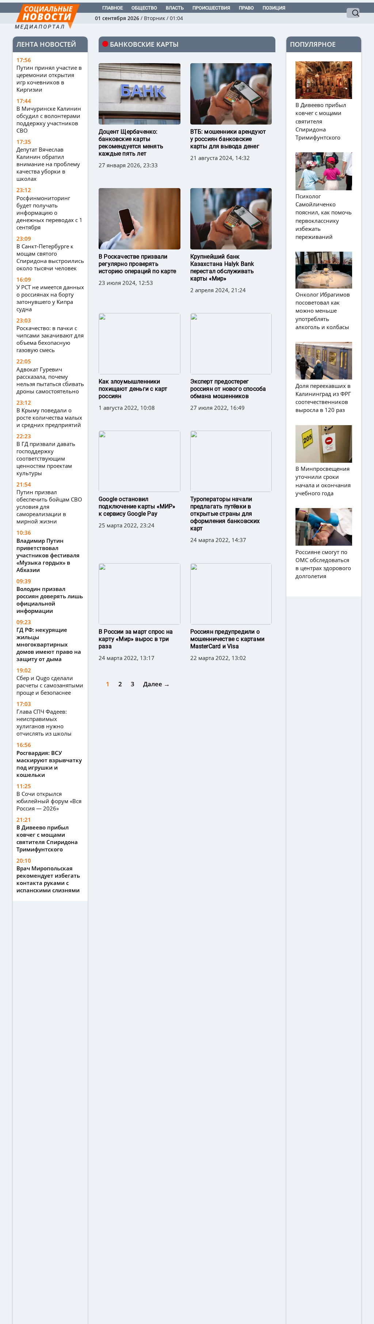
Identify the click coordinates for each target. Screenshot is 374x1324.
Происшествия (211, 8)
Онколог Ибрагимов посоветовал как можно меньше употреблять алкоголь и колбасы (322, 311)
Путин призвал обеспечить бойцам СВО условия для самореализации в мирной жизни (49, 506)
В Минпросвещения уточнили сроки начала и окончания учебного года (323, 481)
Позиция (274, 8)
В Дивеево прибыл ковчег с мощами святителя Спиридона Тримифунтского (47, 838)
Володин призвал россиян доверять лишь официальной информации (49, 599)
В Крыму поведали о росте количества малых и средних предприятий (49, 417)
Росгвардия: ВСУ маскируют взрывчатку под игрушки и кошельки (49, 763)
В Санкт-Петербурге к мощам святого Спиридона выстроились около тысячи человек (50, 257)
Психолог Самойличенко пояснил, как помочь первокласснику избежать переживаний (323, 216)
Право (246, 8)
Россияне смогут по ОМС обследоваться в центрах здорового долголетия (323, 564)
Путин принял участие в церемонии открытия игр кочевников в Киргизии (49, 78)
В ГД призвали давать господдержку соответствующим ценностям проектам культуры (45, 458)
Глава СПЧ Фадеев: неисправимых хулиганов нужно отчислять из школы (44, 722)
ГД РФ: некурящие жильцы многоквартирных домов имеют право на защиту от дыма (48, 644)
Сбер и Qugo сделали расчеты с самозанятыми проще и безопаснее (49, 685)
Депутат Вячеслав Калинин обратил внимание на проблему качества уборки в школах (48, 164)
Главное (112, 8)
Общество (144, 8)
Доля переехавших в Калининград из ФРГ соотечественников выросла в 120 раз (323, 397)
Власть (175, 8)
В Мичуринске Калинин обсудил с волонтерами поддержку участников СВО (48, 119)
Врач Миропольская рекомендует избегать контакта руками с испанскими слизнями (48, 879)
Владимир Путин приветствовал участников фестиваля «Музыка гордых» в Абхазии (48, 555)
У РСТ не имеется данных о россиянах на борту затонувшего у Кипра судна (50, 298)
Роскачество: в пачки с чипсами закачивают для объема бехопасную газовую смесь (50, 339)
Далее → (156, 684)
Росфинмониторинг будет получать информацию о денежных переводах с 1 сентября (49, 212)
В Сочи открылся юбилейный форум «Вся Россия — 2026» (48, 801)
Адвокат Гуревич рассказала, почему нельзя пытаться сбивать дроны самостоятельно (50, 380)
